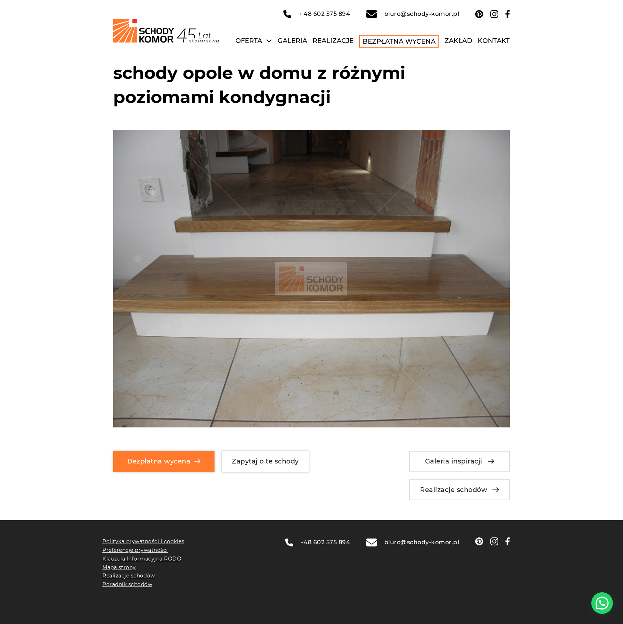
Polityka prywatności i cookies (143, 541)
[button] (602, 603)
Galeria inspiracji (453, 461)
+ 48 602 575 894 (324, 13)
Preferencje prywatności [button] (135, 550)
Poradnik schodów (127, 584)
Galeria (292, 41)
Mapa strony (119, 567)
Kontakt (494, 41)
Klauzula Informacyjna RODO (141, 558)
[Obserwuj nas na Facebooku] (507, 14)
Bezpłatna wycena (399, 41)
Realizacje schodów (453, 490)
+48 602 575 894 (325, 542)
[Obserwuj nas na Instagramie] (494, 14)
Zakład (458, 41)
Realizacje (333, 41)
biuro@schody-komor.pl (421, 13)
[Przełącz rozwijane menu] (269, 41)
